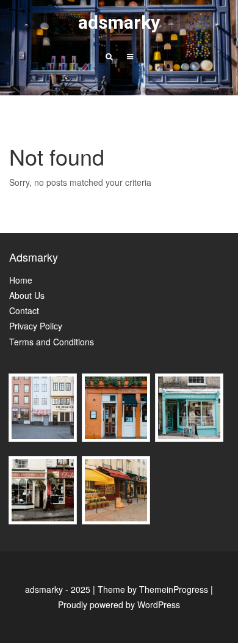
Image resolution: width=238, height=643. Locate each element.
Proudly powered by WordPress (119, 604)
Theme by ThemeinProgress (153, 589)
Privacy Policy (35, 326)
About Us (27, 295)
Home (20, 280)
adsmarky (119, 22)
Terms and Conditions (51, 342)
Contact (24, 310)
